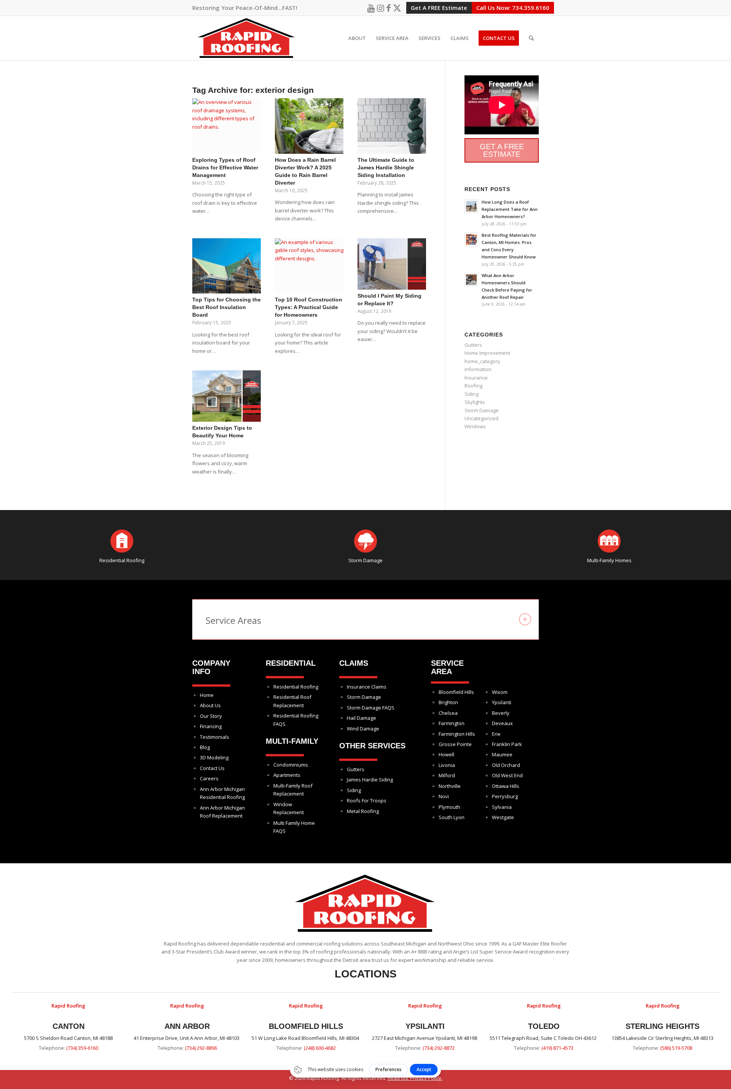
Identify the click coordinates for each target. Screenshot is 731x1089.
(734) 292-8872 (439, 1047)
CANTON (69, 1026)
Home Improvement (487, 352)
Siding (471, 394)
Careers (209, 778)
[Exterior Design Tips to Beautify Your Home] (226, 396)
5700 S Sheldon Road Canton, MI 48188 (68, 1038)
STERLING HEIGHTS (662, 1026)
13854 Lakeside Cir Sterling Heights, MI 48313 (662, 1038)
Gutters (473, 344)
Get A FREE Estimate (439, 7)
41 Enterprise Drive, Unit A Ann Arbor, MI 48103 (187, 1038)
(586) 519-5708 (676, 1047)
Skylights (474, 402)
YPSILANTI (425, 1026)
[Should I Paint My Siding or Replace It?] (392, 264)
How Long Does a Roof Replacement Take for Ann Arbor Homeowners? (510, 209)
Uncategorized (481, 418)
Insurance (476, 377)
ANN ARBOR (187, 1026)
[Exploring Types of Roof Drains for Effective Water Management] (226, 126)
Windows (475, 426)
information (478, 369)
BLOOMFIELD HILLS (306, 1026)
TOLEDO (544, 1026)
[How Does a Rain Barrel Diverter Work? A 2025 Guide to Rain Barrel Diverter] (309, 126)
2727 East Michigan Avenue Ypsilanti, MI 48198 (425, 1038)
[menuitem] (357, 38)
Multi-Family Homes (609, 560)
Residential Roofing (121, 560)
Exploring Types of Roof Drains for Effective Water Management (225, 167)
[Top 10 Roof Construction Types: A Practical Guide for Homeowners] (309, 266)
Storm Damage (481, 410)
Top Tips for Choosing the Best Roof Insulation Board (226, 307)
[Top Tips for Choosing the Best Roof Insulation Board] (226, 266)
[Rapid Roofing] (247, 38)
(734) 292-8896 (201, 1047)
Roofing (473, 385)
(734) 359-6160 (82, 1047)
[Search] (531, 38)
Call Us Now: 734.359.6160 (512, 7)
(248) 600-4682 (320, 1047)
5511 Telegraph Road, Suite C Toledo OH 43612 (544, 1038)
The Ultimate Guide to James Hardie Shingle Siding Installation (386, 167)
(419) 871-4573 (557, 1047)
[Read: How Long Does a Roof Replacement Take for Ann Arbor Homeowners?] (471, 206)
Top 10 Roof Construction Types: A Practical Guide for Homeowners (308, 307)
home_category (482, 361)
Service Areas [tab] (233, 620)
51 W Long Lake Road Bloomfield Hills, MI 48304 (306, 1038)
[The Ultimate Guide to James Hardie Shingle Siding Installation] (392, 126)
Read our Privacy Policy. (415, 1078)
